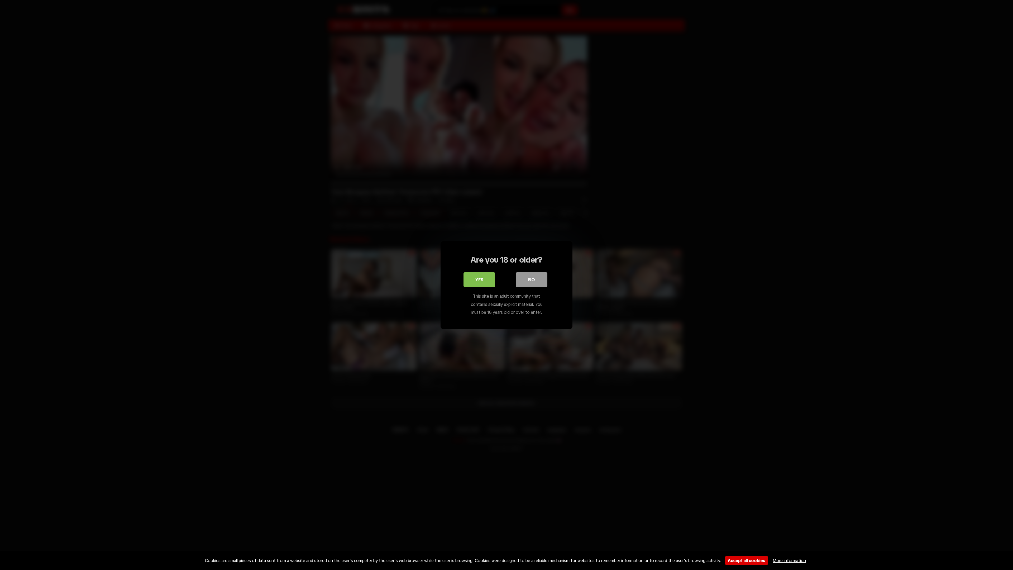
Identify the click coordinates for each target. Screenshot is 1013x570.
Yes (479, 279)
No (531, 279)
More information (789, 560)
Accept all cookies (746, 560)
